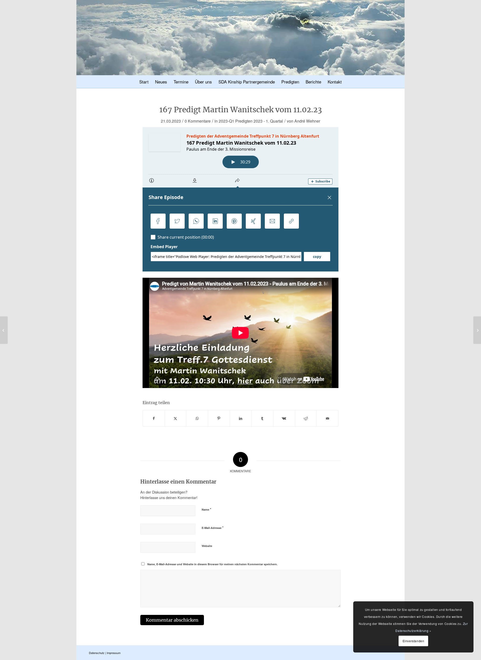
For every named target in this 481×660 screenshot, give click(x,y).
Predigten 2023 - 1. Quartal (259, 121)
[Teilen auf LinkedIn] (241, 418)
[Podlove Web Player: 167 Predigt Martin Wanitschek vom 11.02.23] (240, 199)
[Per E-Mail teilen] (327, 418)
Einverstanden (413, 641)
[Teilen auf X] (175, 418)
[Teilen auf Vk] (284, 418)
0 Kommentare (198, 121)
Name (206, 509)
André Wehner (307, 121)
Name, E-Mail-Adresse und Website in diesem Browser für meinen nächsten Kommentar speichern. (212, 564)
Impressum (114, 653)
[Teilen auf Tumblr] (262, 418)
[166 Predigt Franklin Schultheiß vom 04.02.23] (4, 330)
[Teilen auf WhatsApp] (197, 418)
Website (207, 546)
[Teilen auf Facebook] (154, 418)
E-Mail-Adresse (212, 527)
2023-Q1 (226, 121)
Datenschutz (96, 653)
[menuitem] (144, 82)
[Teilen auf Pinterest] (219, 418)
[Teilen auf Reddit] (306, 418)
